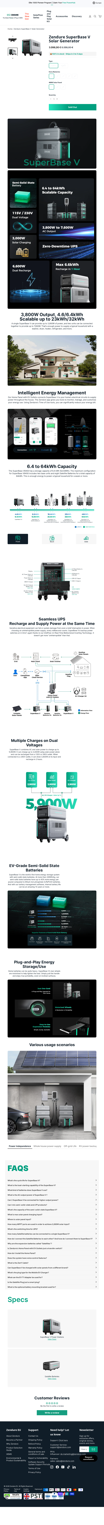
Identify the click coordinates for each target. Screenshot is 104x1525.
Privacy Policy (34, 1472)
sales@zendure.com (65, 1461)
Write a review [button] (52, 1412)
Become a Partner (14, 1440)
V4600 (53, 65)
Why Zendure (12, 1444)
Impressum (38, 1489)
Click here (63, 1440)
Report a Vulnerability (38, 1458)
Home (10, 29)
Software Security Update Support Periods (39, 1463)
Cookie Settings (26, 1490)
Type (51, 61)
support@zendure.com (60, 1447)
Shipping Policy (35, 1440)
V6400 (63, 65)
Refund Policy (34, 1444)
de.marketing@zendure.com (73, 1454)
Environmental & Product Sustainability (16, 1459)
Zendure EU (14, 1486)
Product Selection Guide (14, 1449)
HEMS (9, 1454)
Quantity (52, 95)
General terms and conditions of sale (36, 1452)
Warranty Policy (35, 1448)
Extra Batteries (54, 72)
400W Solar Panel (55, 82)
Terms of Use (34, 1468)
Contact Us (33, 1436)
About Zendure (13, 1436)
